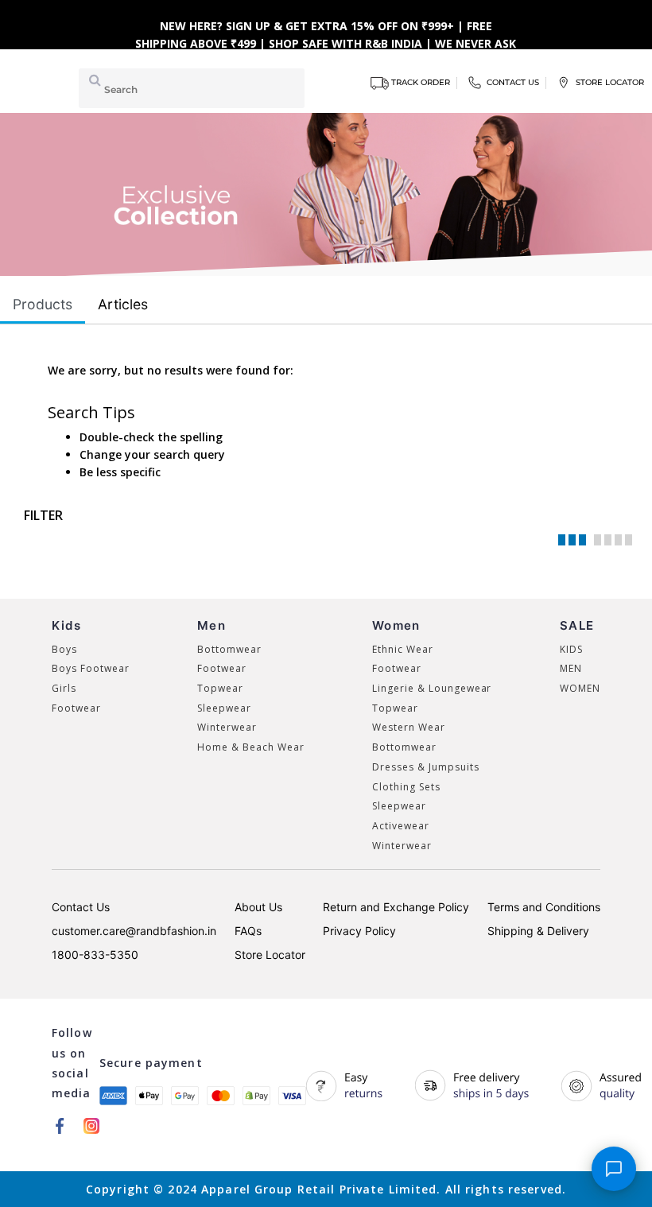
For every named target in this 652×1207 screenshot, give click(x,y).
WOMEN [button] (580, 688)
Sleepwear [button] (224, 708)
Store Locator (270, 954)
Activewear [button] (400, 825)
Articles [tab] (123, 304)
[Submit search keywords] (92, 79)
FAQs (248, 930)
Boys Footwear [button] (90, 668)
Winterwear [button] (227, 727)
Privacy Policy (359, 930)
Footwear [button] (76, 708)
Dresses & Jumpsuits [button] (425, 767)
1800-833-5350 (95, 954)
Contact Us (81, 907)
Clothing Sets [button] (406, 787)
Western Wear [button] (408, 727)
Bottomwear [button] (229, 649)
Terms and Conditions (543, 907)
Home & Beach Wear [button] (250, 747)
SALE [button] (577, 625)
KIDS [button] (571, 649)
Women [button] (396, 625)
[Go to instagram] (91, 1125)
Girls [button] (64, 688)
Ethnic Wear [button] (402, 649)
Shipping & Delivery (538, 930)
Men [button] (211, 625)
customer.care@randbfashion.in (134, 930)
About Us (258, 907)
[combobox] (192, 88)
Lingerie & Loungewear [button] (431, 688)
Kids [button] (66, 625)
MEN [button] (571, 668)
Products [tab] (42, 304)
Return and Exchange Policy (396, 907)
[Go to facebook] (60, 1125)
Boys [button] (64, 649)
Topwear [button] (220, 688)
